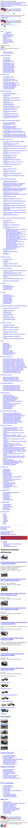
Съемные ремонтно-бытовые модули (11, 164)
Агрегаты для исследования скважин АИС (13, 203)
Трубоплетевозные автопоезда (10, 227)
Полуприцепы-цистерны (6, 356)
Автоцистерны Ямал (8, 506)
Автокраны (3, 283)
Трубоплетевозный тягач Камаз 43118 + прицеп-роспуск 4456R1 (15, 244)
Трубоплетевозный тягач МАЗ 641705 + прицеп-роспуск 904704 (15, 247)
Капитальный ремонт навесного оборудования (11, 536)
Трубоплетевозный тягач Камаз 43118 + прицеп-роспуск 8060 (15, 242)
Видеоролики (4, 6)
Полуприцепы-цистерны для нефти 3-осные (13, 362)
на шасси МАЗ (6, 792)
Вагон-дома (3, 49)
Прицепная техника (5, 392)
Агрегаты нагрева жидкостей (10, 117)
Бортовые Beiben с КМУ (9, 70)
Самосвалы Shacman (8, 299)
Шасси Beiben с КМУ (8, 354)
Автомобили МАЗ (5, 490)
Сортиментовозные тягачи (9, 249)
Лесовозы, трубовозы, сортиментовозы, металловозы (13, 217)
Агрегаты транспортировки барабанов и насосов (14, 213)
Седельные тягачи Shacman (9, 83)
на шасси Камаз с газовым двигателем (12, 790)
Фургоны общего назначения (10, 169)
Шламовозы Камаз (7, 301)
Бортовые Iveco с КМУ (8, 65)
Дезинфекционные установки (10, 486)
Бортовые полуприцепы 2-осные (10, 377)
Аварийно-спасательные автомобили (12, 160)
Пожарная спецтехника (6, 322)
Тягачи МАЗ (6, 494)
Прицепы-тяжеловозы (8, 406)
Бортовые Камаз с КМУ (8, 63)
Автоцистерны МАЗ (8, 499)
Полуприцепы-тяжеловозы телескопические (13, 390)
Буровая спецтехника (5, 256)
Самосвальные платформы (9, 464)
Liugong (5, 518)
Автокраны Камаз (7, 287)
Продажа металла (7, 802)
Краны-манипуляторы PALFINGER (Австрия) (14, 415)
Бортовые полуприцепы (6, 374)
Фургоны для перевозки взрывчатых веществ (13, 176)
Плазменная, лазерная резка (9, 806)
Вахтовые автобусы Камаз (9, 122)
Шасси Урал (6, 343)
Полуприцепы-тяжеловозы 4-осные (11, 387)
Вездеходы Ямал (7, 509)
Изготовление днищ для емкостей (11, 809)
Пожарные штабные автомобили (10, 330)
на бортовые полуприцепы (9, 794)
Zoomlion (5, 516)
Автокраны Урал (7, 285)
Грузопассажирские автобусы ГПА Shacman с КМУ (15, 136)
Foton (4, 515)
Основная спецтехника (7, 753)
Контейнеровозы (7, 470)
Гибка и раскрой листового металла (11, 808)
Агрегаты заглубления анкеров (10, 264)
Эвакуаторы (6, 481)
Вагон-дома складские (8, 53)
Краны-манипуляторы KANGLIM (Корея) (13, 421)
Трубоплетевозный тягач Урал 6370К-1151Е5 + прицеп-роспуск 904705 (16, 240)
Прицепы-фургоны (7, 407)
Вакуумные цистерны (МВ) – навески (12, 435)
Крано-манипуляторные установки (9, 410)
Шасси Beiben (6, 348)
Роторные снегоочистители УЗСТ (11, 308)
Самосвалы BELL (7, 477)
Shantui (5, 517)
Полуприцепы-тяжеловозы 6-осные (11, 389)
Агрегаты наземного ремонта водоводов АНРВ (14, 149)
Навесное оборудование (6, 425)
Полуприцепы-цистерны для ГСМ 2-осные (13, 358)
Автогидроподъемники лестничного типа (13, 279)
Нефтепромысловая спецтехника (8, 178)
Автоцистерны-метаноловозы (10, 109)
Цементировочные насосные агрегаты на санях (14, 189)
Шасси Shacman (7, 346)
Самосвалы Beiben (7, 298)
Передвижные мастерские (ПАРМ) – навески (13, 448)
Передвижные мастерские (7, 139)
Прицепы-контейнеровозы (9, 404)
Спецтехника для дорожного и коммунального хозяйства (14, 305)
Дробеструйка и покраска (9, 810)
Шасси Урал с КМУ (7, 350)
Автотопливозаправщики (9, 755)
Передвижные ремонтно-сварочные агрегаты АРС (15, 151)
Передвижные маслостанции (10, 155)
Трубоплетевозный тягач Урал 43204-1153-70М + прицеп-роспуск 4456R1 (16, 237)
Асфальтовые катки (7, 485)
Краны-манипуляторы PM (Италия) (11, 419)
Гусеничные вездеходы (8, 480)
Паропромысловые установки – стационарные (14, 183)
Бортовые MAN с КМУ (8, 64)
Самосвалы (3, 292)
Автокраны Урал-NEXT (8, 286)
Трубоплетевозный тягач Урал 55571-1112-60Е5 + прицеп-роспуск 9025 (16, 235)
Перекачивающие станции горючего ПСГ (13, 162)
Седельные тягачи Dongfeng (9, 86)
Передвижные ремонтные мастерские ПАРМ (13, 142)
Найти (2, 31)
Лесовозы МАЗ (6, 498)
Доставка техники (7, 813)
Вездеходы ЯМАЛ (7, 475)
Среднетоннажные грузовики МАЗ (11, 492)
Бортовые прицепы (7, 408)
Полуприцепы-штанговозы (9, 399)
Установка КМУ (7, 811)
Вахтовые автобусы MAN (9, 127)
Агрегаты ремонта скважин (9, 197)
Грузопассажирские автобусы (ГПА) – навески (14, 456)
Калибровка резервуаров (9, 805)
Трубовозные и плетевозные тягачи (11, 225)
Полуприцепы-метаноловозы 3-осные (12, 372)
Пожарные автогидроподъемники (11, 280)
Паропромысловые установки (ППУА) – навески (14, 449)
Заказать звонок (4, 17)
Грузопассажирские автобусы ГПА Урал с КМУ (14, 133)
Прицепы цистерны (8, 770)
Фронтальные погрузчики (9, 482)
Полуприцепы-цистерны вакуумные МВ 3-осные (14, 366)
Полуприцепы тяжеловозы (9, 773)
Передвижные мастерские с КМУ (11, 144)
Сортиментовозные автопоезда (10, 252)
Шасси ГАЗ (5, 349)
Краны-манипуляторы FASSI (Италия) (12, 420)
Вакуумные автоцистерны (9, 756)
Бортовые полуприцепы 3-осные (10, 378)
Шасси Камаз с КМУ (8, 351)
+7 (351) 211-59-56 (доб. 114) (7, 16)
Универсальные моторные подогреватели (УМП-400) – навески (13, 445)
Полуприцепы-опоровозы (9, 396)
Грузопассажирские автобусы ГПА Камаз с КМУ (14, 134)
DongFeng (5, 521)
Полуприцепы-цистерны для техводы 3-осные (14, 365)
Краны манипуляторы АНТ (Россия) (11, 413)
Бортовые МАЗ (6, 493)
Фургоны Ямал (6, 505)
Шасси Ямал (6, 508)
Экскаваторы (6, 487)
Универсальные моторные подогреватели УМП (14, 206)
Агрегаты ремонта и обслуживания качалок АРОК (15, 146)
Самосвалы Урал (7, 294)
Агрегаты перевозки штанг (9, 776)
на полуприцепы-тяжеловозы (10, 796)
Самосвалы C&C (7, 303)
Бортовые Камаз (7, 60)
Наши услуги (4, 799)
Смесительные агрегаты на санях (11, 192)
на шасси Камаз (7, 789)
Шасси (2, 340)
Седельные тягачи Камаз (9, 79)
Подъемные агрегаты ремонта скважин (12, 265)
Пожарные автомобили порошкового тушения (14, 334)
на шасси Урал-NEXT (8, 786)
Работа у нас (10, 6)
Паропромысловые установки (10, 182)
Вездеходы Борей (7, 474)
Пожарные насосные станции (10, 332)
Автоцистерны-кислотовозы (10, 112)
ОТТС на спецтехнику (7, 783)
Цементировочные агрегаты (9, 760)
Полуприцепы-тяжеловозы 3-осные (11, 386)
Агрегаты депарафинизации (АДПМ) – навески (14, 451)
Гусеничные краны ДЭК (9, 484)
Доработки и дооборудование (10, 804)
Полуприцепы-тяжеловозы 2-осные (11, 385)
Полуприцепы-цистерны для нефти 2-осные (13, 361)
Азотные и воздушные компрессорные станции (14, 201)
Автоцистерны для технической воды (12, 100)
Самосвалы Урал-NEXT (8, 296)
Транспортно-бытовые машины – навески (13, 462)
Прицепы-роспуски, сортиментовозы (12, 403)
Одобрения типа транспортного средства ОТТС (12, 539)
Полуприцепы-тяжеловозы (7, 383)
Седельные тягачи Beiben (9, 87)
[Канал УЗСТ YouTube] (5, 826)
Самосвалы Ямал (7, 504)
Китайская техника (5, 511)
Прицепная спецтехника (8, 766)
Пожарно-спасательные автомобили (11, 337)
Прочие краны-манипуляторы (10, 423)
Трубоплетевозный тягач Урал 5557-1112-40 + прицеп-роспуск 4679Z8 (16, 230)
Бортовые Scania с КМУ (8, 72)
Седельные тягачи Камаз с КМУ (10, 82)
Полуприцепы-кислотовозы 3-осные (11, 371)
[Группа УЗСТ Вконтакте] (2, 826)
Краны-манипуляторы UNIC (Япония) (12, 416)
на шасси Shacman (7, 785)
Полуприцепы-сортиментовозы (10, 397)
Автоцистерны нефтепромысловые (11, 98)
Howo (4, 522)
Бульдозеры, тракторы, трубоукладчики (12, 476)
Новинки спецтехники (21, 4)
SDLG (4, 523)
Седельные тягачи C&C (8, 88)
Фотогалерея (3, 529)
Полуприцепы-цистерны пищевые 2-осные (13, 368)
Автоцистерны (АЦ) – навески (10, 428)
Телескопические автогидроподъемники (12, 273)
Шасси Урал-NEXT (7, 345)
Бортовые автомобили (6, 55)
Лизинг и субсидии (11, 4)
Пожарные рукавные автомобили (11, 328)
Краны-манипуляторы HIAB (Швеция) (12, 418)
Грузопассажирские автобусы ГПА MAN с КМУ (14, 135)
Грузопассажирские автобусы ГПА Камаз (12, 130)
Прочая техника (4, 466)
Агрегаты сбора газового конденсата (11, 107)
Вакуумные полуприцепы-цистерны (11, 778)
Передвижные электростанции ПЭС (11, 153)
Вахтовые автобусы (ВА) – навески (11, 443)
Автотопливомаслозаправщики (10, 114)
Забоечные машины (7, 472)
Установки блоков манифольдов (10, 215)
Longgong (5, 520)
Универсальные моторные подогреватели (13, 759)
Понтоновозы (6, 471)
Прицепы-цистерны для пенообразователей (13, 338)
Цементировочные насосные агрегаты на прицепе (15, 188)
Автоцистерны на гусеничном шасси (12, 479)
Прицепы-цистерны (8, 395)
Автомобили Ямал (5, 502)
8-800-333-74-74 (4, 15)
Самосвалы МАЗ (7, 496)
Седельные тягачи (5, 74)
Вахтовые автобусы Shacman (10, 126)
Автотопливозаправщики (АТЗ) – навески (13, 427)
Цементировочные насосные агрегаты (12, 186)
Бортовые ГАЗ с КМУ (8, 68)
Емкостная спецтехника (6, 91)
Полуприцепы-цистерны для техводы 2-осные (14, 363)
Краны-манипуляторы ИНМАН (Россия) (12, 414)
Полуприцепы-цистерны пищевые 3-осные (13, 370)
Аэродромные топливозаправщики (11, 115)
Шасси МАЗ (6, 497)
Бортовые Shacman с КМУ (9, 67)
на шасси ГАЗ (6, 791)
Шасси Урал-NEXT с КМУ (9, 353)
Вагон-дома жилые (7, 51)
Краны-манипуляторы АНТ (7, 531)
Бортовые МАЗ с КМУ (8, 69)
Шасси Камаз (6, 344)
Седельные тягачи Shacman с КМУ (11, 84)
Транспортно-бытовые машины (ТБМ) (12, 174)
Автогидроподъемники (6, 268)
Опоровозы (6, 774)
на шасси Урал (6, 788)
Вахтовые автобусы (7, 757)
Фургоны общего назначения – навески (12, 460)
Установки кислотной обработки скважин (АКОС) (15, 194)
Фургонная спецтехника (6, 166)
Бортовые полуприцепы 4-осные (10, 379)
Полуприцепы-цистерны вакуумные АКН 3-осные (15, 367)
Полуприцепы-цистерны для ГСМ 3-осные (13, 360)
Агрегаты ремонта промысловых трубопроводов (14, 210)
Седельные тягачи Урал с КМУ (10, 81)
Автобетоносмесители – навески (10, 463)
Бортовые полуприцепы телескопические (13, 380)
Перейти (2, 46)
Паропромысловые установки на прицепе (13, 184)
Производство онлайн (6, 3)
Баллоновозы (6, 469)
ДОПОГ (2, 537)
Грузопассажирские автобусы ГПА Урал (12, 129)
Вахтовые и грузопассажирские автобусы (10, 120)
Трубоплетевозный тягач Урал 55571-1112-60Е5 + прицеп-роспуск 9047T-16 (16, 232)
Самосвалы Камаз (7, 297)
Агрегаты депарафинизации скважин (12, 199)
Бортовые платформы (8, 459)
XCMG (5, 513)
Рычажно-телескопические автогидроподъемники (15, 271)
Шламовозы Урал (7, 302)
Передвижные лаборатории (9, 158)
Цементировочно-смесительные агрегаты (13, 191)
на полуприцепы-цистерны (9, 795)
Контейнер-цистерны (8, 452)
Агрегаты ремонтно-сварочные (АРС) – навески (14, 447)
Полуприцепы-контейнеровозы (10, 398)
